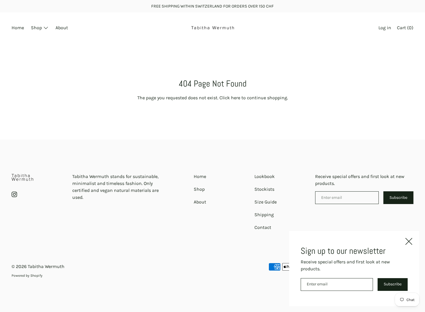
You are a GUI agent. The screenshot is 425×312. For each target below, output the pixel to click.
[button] (405, 28)
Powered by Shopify (27, 276)
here (235, 97)
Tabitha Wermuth (46, 266)
